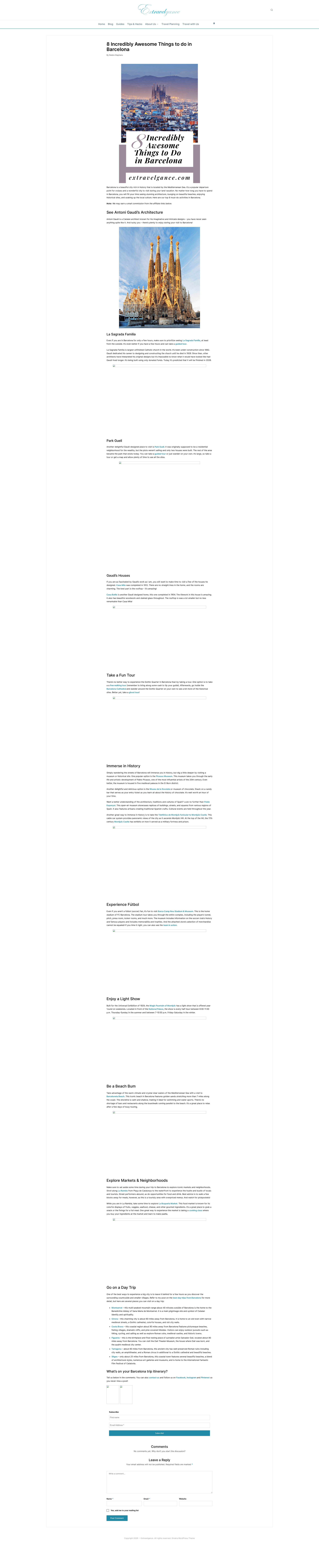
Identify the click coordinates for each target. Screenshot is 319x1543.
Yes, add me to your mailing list (124, 1510)
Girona (115, 1319)
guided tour (160, 454)
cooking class (195, 1210)
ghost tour (134, 692)
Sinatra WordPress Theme (183, 1538)
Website (182, 1499)
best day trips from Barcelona (187, 1297)
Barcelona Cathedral (116, 689)
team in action (170, 925)
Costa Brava (117, 1326)
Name (110, 1499)
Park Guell (159, 447)
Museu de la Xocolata (160, 789)
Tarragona (116, 1349)
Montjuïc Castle (121, 821)
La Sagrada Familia (191, 340)
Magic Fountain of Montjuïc (163, 1005)
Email (147, 1499)
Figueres (116, 1337)
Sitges (115, 1356)
